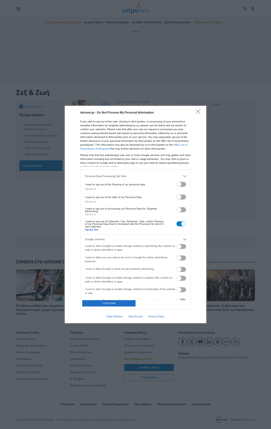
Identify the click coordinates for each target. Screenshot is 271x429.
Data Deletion (115, 316)
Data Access (135, 316)
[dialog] (135, 214)
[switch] (181, 184)
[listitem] (135, 176)
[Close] (199, 112)
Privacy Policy (156, 316)
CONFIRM (109, 303)
